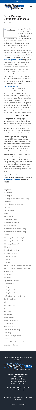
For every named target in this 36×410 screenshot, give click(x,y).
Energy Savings (8, 216)
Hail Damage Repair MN (11, 244)
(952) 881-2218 (18, 1)
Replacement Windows (11, 281)
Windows (7, 339)
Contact (14, 390)
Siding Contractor (9, 305)
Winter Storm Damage (11, 345)
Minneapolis (8, 275)
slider (5, 308)
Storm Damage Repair (11, 320)
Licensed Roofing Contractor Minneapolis (17, 265)
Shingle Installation (10, 299)
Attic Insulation (8, 193)
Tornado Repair (9, 323)
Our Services (25, 387)
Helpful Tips (7, 247)
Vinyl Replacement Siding (12, 330)
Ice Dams (7, 259)
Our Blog (21, 390)
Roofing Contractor (10, 290)
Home (9, 387)
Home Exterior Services (11, 250)
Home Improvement (10, 253)
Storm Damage (9, 317)
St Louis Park (8, 314)
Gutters (6, 235)
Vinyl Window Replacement (12, 336)
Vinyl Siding (7, 333)
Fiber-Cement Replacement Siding (15, 229)
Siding (6, 302)
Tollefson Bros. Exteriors (12, 180)
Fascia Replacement (10, 226)
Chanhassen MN (9, 210)
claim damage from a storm (13, 60)
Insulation (7, 262)
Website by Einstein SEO (18, 405)
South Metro (8, 311)
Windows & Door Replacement (14, 342)
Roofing (6, 287)
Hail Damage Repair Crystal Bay (14, 241)
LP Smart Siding (9, 271)
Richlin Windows (9, 284)
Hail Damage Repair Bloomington (15, 238)
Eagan (6, 213)
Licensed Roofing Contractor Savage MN (17, 268)
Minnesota (7, 278)
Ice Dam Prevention (10, 256)
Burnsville (7, 207)
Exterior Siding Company (12, 223)
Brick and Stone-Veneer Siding (13, 204)
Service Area (16, 387)
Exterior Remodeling (10, 219)
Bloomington (8, 196)
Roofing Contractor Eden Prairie (14, 296)
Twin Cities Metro (9, 327)
